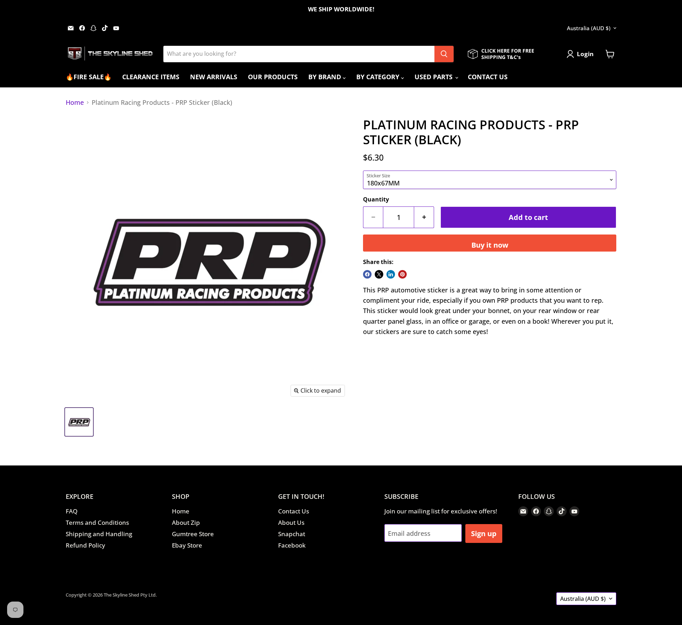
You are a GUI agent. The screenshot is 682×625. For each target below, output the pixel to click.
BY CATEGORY (378, 76)
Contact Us (293, 511)
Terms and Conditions (97, 522)
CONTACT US (488, 76)
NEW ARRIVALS (213, 76)
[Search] (444, 54)
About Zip (186, 522)
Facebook (291, 545)
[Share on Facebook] (367, 274)
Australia (589, 28)
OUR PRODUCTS (273, 76)
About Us (291, 522)
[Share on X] (379, 274)
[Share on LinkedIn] (390, 274)
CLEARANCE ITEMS (150, 76)
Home (75, 102)
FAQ (71, 511)
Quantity (376, 199)
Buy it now (489, 245)
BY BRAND (325, 76)
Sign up (484, 533)
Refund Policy (85, 545)
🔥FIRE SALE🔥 (89, 76)
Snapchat (291, 534)
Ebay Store (187, 545)
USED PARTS (434, 76)
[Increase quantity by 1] (424, 217)
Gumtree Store (193, 534)
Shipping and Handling (99, 534)
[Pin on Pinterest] (402, 274)
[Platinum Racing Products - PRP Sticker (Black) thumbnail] (79, 422)
